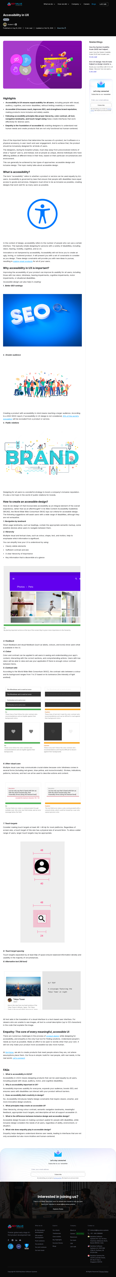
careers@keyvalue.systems (65, 1204)
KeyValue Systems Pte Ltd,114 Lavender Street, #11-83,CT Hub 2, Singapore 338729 (97, 1259)
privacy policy (57, 1178)
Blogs (94, 4)
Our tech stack (39, 1250)
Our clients (56, 1230)
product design (52, 1036)
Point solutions (40, 1241)
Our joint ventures (40, 1247)
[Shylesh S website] (15, 24)
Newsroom (73, 1237)
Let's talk (73, 1246)
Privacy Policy (104, 1271)
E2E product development (39, 1236)
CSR (71, 1243)
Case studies (57, 1236)
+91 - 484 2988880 (96, 1233)
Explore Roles (58, 1209)
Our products (39, 1244)
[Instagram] (12, 1240)
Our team (73, 1240)
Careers (86, 4)
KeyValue (9, 1052)
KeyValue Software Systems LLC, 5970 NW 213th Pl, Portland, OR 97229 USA (97, 1249)
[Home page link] (15, 4)
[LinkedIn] (16, 1240)
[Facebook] (9, 1240)
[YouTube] (20, 1240)
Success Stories (58, 1243)
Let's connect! (19, 1058)
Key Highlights (57, 1239)
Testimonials (57, 1233)
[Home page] (20, 1226)
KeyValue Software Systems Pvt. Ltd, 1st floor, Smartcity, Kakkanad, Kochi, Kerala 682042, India (99, 1240)
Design (6, 19)
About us (73, 1230)
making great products (23, 261)
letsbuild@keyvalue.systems (99, 1230)
